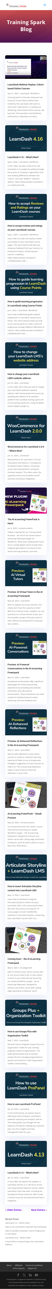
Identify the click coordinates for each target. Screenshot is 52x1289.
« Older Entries (13, 1209)
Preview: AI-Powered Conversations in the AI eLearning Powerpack (25, 668)
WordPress (35, 93)
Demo (9, 1265)
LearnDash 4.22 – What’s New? (18, 1238)
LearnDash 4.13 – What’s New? (23, 1172)
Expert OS (32, 1268)
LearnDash (24, 93)
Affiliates (18, 1265)
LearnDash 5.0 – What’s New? (17, 1223)
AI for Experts (19, 1268)
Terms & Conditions (34, 1265)
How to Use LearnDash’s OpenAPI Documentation (26, 1227)
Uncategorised (26, 968)
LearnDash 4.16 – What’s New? (23, 157)
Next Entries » (39, 1209)
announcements (26, 528)
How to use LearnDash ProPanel (24, 1104)
